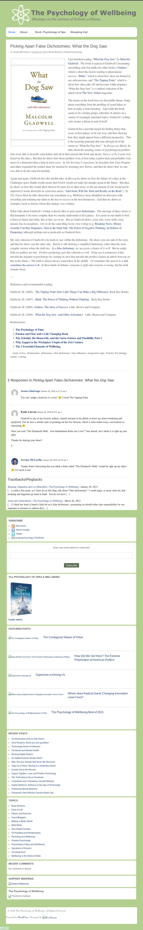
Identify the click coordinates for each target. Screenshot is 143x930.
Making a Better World (22, 821)
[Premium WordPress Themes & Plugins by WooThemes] (50, 917)
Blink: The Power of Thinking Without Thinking (62, 299)
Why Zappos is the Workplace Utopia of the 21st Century (49, 342)
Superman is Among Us (50, 674)
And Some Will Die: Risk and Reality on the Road (93, 191)
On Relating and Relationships (26, 833)
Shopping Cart (79, 32)
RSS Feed (21, 526)
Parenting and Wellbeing (23, 836)
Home (11, 32)
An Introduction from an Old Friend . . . (29, 739)
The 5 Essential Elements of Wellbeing (38, 346)
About (23, 32)
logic (102, 353)
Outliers (122, 67)
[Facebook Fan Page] (23, 538)
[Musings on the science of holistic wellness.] (74, 23)
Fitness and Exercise (21, 813)
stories (13, 357)
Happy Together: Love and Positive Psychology (34, 773)
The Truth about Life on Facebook (27, 777)
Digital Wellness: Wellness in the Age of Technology (36, 785)
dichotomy (46, 353)
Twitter (19, 534)
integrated (93, 353)
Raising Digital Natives (22, 754)
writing (22, 357)
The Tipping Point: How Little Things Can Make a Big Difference (71, 292)
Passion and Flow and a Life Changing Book (42, 334)
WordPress (23, 917)
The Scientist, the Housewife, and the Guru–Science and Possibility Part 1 (59, 338)
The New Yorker (91, 93)
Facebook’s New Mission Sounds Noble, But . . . (34, 793)
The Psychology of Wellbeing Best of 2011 (77, 712)
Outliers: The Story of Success (51, 307)
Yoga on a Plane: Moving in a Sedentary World (34, 766)
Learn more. (16, 619)
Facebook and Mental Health (25, 750)
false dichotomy (65, 248)
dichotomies (88, 211)
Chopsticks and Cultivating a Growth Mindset (33, 781)
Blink (82, 76)
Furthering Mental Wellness (24, 789)
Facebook (39, 538)
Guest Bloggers (19, 817)
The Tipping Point (104, 80)
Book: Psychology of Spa (50, 32)
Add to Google (23, 530)
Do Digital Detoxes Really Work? (27, 758)
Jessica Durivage (30, 391)
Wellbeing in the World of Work (26, 856)
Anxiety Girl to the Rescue (24, 769)
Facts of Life (17, 810)
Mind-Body (17, 825)
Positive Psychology (72, 52)
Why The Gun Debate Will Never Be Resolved (33, 762)
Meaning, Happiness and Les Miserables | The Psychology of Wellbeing (43, 487)
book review (19, 353)
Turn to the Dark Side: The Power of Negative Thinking (74, 228)
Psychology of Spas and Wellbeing (28, 844)
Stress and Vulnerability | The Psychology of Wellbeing (35, 501)
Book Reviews (55, 52)
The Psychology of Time (30, 330)
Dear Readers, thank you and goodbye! (30, 742)
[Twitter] (14, 534)
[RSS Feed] (14, 526)
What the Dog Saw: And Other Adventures (59, 314)
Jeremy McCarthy (21, 52)
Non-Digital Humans (21, 829)
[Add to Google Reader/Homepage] (14, 530)
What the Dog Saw (104, 59)
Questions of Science (22, 848)
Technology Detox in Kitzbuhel (26, 746)
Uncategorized (18, 852)
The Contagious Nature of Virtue (63, 637)
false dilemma (79, 353)
